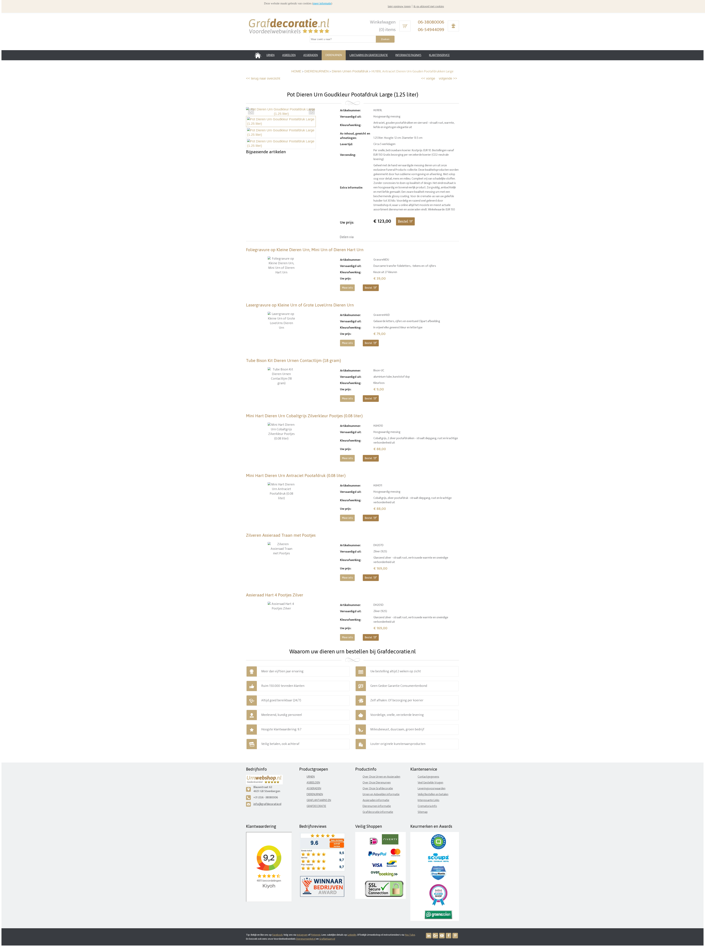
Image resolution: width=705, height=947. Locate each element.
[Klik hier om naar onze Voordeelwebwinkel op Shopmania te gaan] (438, 879)
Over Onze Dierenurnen (377, 782)
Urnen (311, 776)
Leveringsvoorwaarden (431, 788)
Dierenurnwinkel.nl (306, 939)
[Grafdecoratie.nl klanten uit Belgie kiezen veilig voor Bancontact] (392, 866)
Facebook (277, 935)
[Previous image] (251, 111)
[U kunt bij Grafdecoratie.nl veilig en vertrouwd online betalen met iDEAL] (373, 843)
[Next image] (312, 111)
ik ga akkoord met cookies (428, 6)
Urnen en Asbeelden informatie (381, 794)
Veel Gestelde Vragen (430, 782)
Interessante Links (428, 800)
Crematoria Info (427, 806)
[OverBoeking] (384, 875)
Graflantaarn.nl (327, 939)
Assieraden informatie (376, 800)
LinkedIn (352, 935)
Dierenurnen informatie (377, 806)
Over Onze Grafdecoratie (378, 788)
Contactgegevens (428, 776)
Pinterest (316, 935)
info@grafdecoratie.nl (267, 804)
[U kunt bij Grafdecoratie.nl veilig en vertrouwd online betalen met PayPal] (377, 855)
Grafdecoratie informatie (378, 812)
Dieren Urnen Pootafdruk (350, 71)
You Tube (410, 935)
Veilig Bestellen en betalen (433, 794)
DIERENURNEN (316, 71)
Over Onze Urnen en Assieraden (381, 776)
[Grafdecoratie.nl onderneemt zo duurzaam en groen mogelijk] (438, 918)
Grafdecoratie (316, 806)
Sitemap (423, 812)
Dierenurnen (315, 794)
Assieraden (314, 788)
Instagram (302, 935)
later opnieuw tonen (399, 6)
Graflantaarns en (319, 800)
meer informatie (322, 3)
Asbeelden (313, 782)
